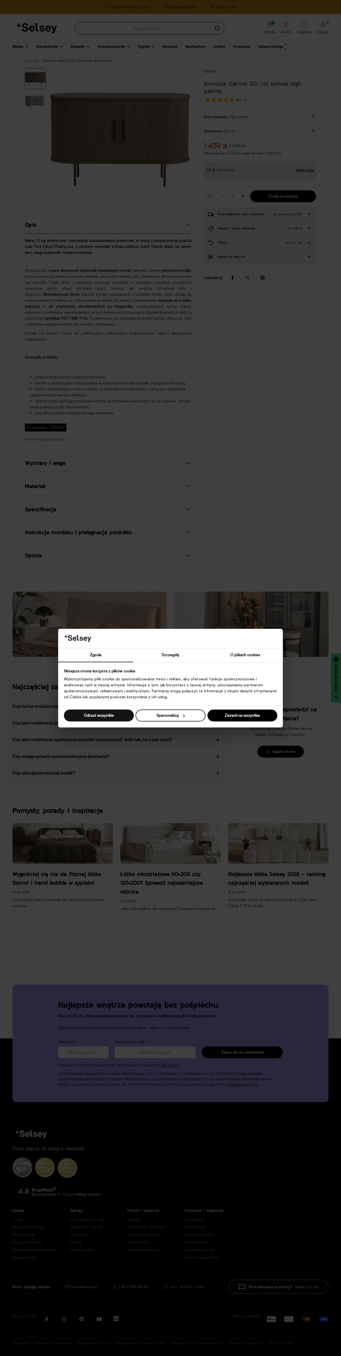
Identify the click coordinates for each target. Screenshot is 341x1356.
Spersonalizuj (168, 715)
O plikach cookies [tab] (245, 654)
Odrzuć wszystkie (99, 715)
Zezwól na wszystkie (242, 715)
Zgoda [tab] (95, 654)
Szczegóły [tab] (170, 654)
